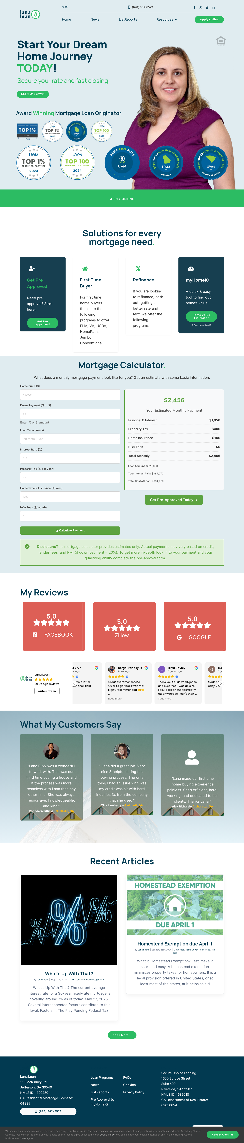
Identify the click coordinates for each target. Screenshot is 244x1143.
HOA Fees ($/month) (33, 507)
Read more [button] (84, 698)
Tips (175, 953)
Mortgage (94, 979)
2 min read (74, 979)
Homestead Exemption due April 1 (175, 943)
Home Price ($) (30, 386)
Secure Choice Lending (178, 1073)
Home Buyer (191, 949)
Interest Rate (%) (31, 449)
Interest (84, 979)
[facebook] (194, 7)
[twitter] (200, 7)
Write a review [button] (47, 691)
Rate (102, 979)
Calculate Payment (71, 530)
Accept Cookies (222, 1134)
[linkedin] (213, 7)
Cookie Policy (107, 1134)
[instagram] (207, 7)
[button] (221, 683)
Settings (26, 1138)
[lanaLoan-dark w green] (35, 11)
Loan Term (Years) (32, 430)
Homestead (204, 949)
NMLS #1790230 (32, 94)
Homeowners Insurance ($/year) (41, 488)
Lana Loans (42, 979)
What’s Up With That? (69, 973)
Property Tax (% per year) (37, 468)
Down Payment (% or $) (35, 405)
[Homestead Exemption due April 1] (175, 905)
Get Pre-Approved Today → (174, 500)
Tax (213, 949)
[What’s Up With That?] (69, 920)
